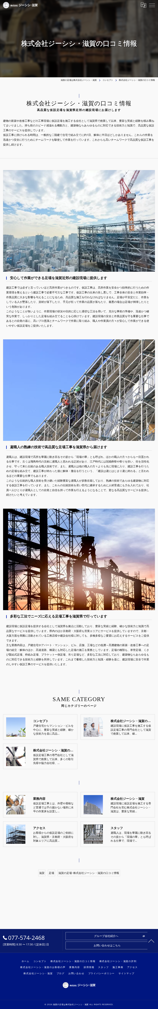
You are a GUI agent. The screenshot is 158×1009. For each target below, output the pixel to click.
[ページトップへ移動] (151, 941)
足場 (51, 873)
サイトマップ (126, 973)
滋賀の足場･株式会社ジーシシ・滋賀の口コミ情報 (88, 873)
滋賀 (42, 873)
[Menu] (152, 5)
